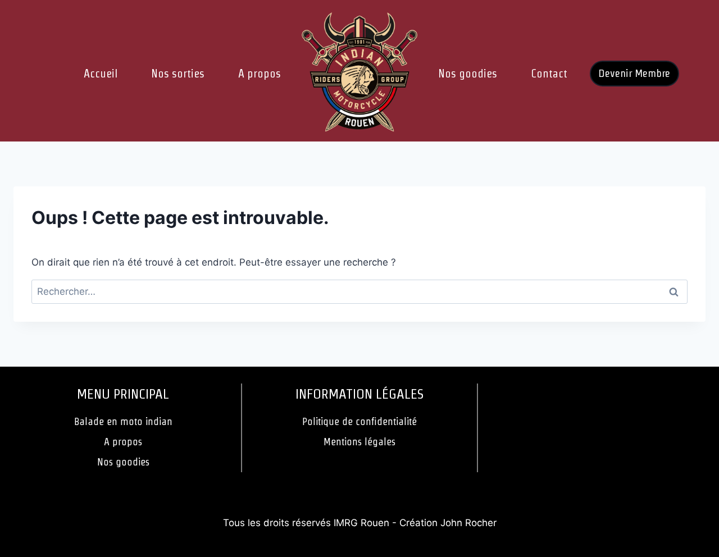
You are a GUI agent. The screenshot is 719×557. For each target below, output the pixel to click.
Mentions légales (359, 441)
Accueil (100, 73)
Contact (549, 73)
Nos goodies (467, 73)
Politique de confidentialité (359, 421)
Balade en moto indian (123, 421)
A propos (259, 73)
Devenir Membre (634, 73)
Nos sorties (177, 73)
